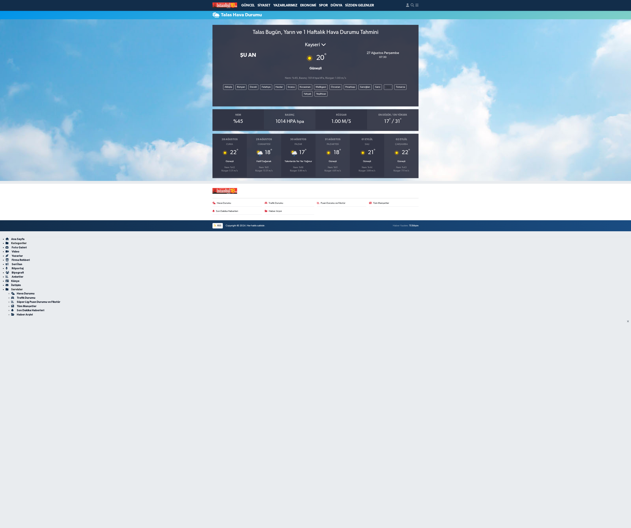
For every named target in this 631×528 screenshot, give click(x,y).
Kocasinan (305, 87)
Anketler (17, 276)
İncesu (291, 87)
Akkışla (228, 87)
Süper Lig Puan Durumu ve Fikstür (38, 302)
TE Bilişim (414, 225)
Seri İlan (16, 264)
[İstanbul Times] (224, 5)
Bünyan (241, 87)
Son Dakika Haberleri (227, 211)
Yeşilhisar (321, 94)
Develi (253, 87)
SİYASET (263, 5)
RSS (219, 225)
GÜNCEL (248, 5)
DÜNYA (336, 5)
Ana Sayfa (17, 239)
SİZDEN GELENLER (359, 5)
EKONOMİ (308, 5)
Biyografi (17, 272)
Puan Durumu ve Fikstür (333, 203)
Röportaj (17, 268)
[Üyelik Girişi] (407, 5)
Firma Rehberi (20, 260)
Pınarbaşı (350, 87)
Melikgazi (321, 87)
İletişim (16, 285)
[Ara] (412, 5)
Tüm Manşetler (381, 203)
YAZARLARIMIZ (285, 5)
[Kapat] (629, 321)
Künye (15, 281)
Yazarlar (17, 255)
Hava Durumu (224, 203)
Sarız (377, 87)
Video (15, 251)
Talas (388, 87)
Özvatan (335, 87)
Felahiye (266, 87)
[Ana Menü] (417, 5)
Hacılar (279, 87)
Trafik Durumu (276, 203)
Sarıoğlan (365, 87)
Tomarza (400, 87)
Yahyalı (307, 94)
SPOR (323, 5)
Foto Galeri (19, 247)
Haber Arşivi (275, 211)
